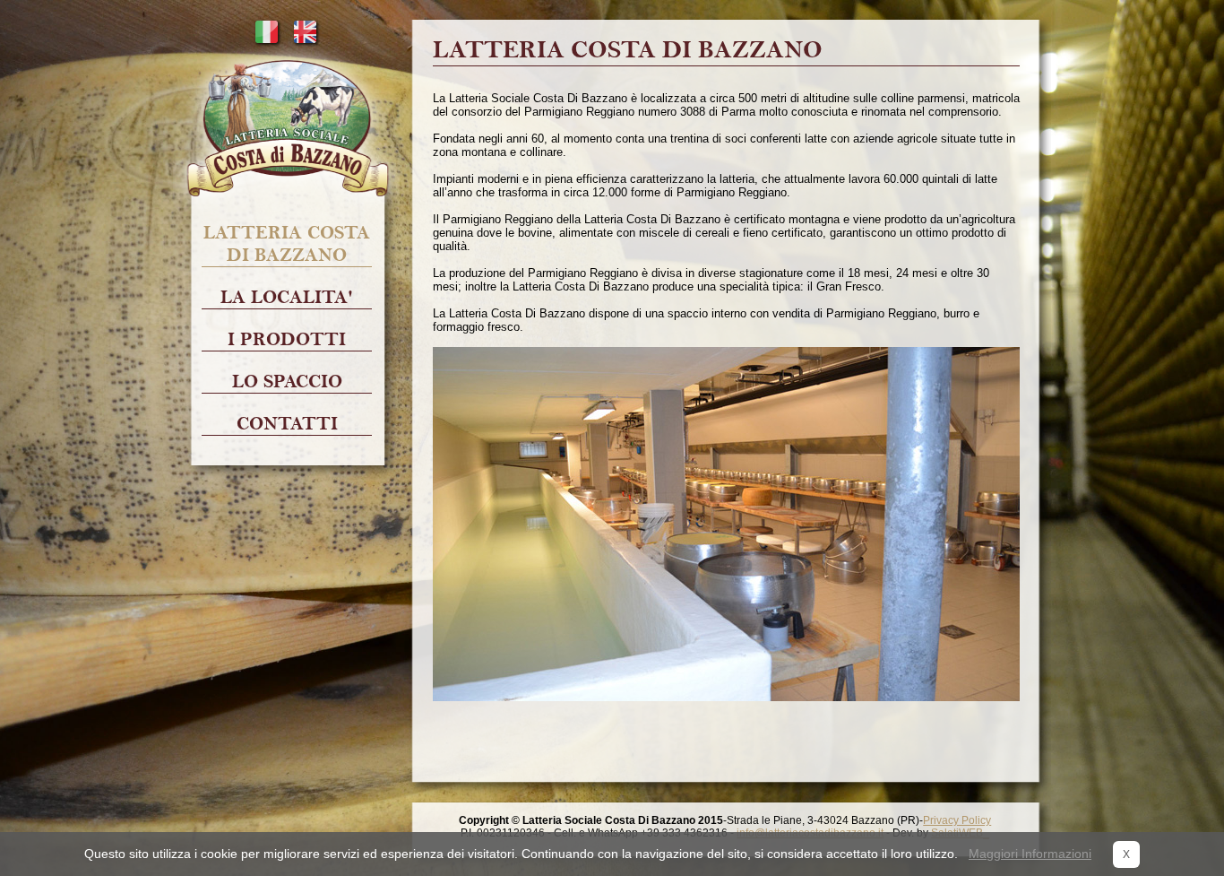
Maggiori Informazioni (1030, 853)
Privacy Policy (957, 820)
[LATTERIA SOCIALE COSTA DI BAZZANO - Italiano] (266, 42)
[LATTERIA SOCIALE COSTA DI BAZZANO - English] (305, 42)
